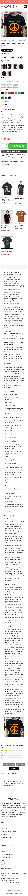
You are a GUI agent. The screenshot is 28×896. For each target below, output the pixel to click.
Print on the (4, 101)
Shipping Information (7, 854)
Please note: (4, 112)
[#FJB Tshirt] (7, 217)
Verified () (21, 764)
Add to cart (17, 146)
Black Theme (21, 41)
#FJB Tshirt (4, 227)
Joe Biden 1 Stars (19, 198)
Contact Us (4, 851)
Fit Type (3, 53)
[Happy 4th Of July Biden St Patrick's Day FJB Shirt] (7, 188)
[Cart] (25, 6)
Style (3, 61)
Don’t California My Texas (19, 225)
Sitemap (3, 841)
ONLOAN (17, 803)
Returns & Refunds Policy (9, 831)
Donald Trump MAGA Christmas (6, 252)
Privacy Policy (5, 834)
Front (6, 104)
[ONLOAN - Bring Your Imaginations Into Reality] (13, 6)
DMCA (3, 861)
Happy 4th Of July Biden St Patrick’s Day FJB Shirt (7, 201)
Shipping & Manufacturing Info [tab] (12, 267)
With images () (9, 764)
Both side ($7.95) (10, 109)
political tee (5, 164)
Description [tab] (6, 263)
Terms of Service (6, 838)
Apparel (3, 41)
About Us (4, 828)
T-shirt (11, 41)
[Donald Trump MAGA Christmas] (7, 242)
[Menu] (2, 6)
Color (3, 89)
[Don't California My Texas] (21, 216)
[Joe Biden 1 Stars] (21, 187)
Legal (3, 864)
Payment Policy (6, 857)
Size (2, 77)
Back (6, 107)
